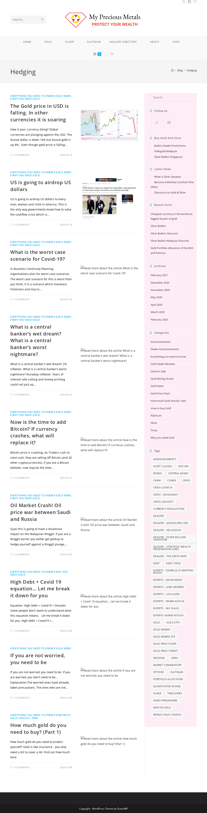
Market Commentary (167, 665)
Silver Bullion (158, 226)
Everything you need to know (31, 96)
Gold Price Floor (164, 643)
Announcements (161, 342)
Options (158, 672)
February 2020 (159, 319)
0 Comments (22, 154)
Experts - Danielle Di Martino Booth (173, 572)
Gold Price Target (165, 651)
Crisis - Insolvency (165, 494)
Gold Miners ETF (164, 636)
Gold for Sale (158, 371)
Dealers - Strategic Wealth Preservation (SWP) (172, 548)
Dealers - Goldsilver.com (170, 523)
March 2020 (158, 312)
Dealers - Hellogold (167, 530)
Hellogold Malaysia (165, 151)
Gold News (63, 96)
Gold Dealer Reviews (163, 364)
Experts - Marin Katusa (169, 601)
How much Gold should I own (168, 401)
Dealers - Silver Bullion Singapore (169, 538)
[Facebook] (169, 122)
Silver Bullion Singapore (168, 157)
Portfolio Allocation (168, 679)
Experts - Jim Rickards (167, 580)
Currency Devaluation (169, 509)
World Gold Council (167, 714)
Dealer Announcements (165, 349)
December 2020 (160, 282)
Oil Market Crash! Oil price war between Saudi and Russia (40, 512)
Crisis (186, 480)
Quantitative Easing (167, 686)
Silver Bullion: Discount (164, 233)
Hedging (192, 70)
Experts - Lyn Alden (166, 594)
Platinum (156, 415)
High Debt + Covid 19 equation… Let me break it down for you (40, 588)
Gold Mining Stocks (162, 378)
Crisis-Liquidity (163, 501)
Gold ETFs (173, 622)
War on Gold (162, 707)
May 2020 (156, 297)
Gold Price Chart (160, 393)
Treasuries (174, 693)
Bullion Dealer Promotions (170, 145)
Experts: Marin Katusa (168, 615)
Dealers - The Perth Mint (170, 556)
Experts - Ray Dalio (166, 608)
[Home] (172, 70)
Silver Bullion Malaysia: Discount (170, 241)
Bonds (157, 473)
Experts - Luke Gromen (168, 587)
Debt (156, 563)
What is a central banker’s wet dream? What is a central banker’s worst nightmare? (35, 340)
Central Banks (178, 473)
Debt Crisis (173, 563)
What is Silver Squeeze (167, 176)
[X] (156, 122)
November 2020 (160, 290)
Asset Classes (162, 466)
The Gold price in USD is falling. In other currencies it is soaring (39, 113)
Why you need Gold (26, 98)
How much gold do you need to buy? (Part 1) (38, 728)
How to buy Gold (161, 408)
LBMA (174, 658)
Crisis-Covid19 (162, 487)
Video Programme (165, 700)
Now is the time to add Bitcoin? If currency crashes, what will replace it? (38, 432)
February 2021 (159, 275)
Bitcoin (183, 466)
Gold (156, 622)
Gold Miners (161, 629)
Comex (171, 480)
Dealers (158, 516)
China (157, 480)
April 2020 (156, 305)
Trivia (154, 430)
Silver (154, 423)
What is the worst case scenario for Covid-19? (37, 255)
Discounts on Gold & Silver (170, 192)
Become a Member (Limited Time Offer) (172, 184)
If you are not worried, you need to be (37, 659)
